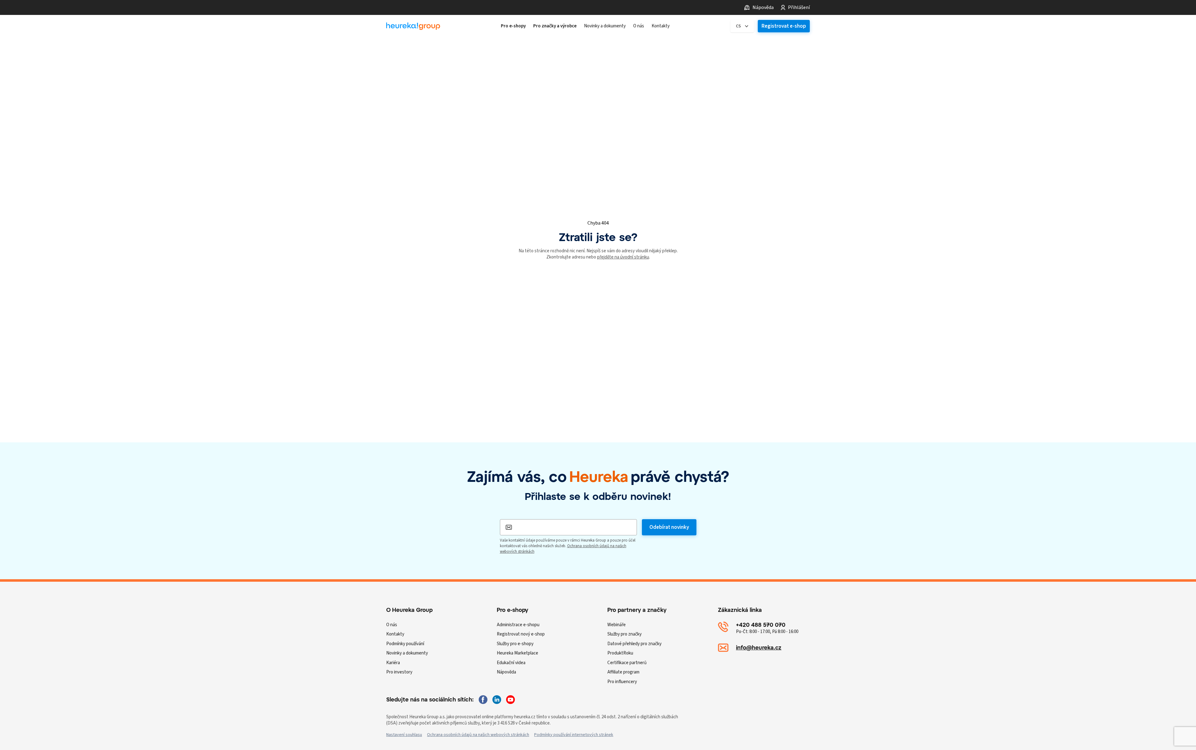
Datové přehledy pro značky (634, 644)
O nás (391, 625)
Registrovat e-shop (784, 26)
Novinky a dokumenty (407, 653)
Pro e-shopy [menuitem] (513, 26)
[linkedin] (496, 699)
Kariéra (393, 662)
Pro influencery (622, 681)
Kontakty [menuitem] (661, 26)
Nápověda (763, 7)
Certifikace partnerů (627, 662)
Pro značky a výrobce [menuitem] (555, 26)
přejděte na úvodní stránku (623, 257)
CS (738, 26)
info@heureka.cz (758, 647)
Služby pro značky (624, 634)
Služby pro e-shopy (515, 644)
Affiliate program (623, 672)
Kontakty (395, 634)
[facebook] (483, 699)
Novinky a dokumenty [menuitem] (605, 26)
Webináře (616, 625)
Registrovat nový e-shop (521, 634)
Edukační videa (511, 662)
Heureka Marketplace (517, 653)
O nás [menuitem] (638, 26)
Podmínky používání (405, 644)
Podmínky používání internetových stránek (573, 735)
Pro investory (399, 672)
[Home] (413, 26)
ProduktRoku (620, 653)
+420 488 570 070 (760, 625)
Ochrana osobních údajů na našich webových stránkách (478, 735)
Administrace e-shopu (518, 625)
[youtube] (510, 699)
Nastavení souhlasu (404, 735)
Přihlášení (799, 7)
